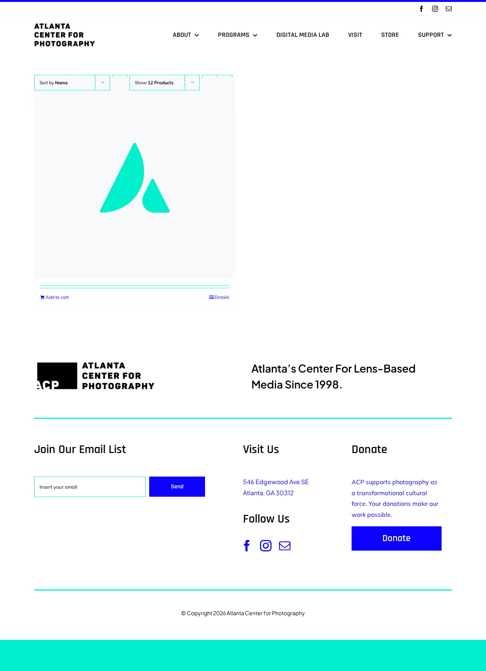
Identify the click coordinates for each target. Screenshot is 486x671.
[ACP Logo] (64, 26)
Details (222, 297)
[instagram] (435, 9)
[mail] (449, 9)
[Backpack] (135, 178)
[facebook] (421, 9)
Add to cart (57, 297)
